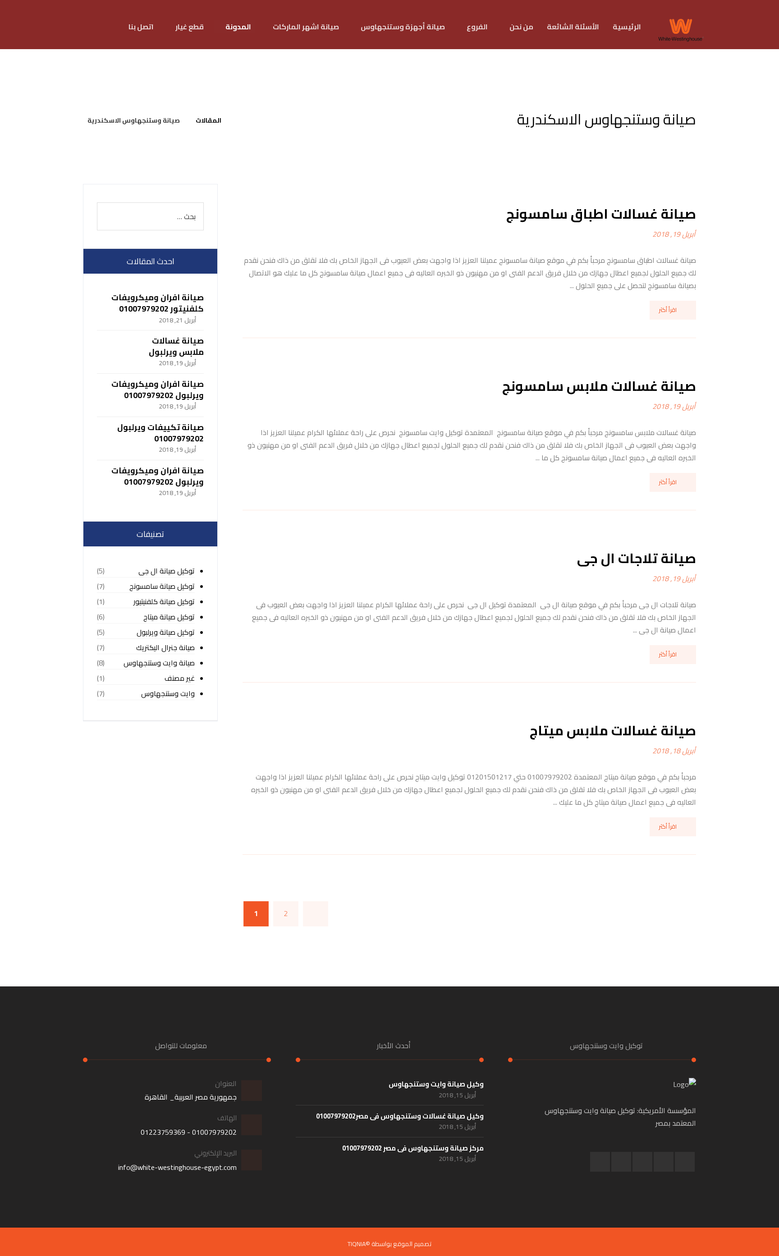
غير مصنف (180, 678)
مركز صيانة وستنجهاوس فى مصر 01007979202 (413, 1148)
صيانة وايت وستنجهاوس (159, 662)
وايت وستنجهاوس (168, 693)
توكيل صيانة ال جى (166, 571)
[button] (685, 1162)
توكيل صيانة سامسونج (162, 586)
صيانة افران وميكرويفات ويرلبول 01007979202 (157, 389)
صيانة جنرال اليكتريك (165, 647)
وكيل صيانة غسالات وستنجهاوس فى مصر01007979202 (400, 1116)
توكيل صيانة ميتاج (169, 616)
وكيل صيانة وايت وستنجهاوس (436, 1084)
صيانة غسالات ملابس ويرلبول (176, 346)
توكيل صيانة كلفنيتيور (164, 601)
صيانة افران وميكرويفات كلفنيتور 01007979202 (157, 303)
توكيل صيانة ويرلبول (166, 632)
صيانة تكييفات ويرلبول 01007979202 (160, 433)
